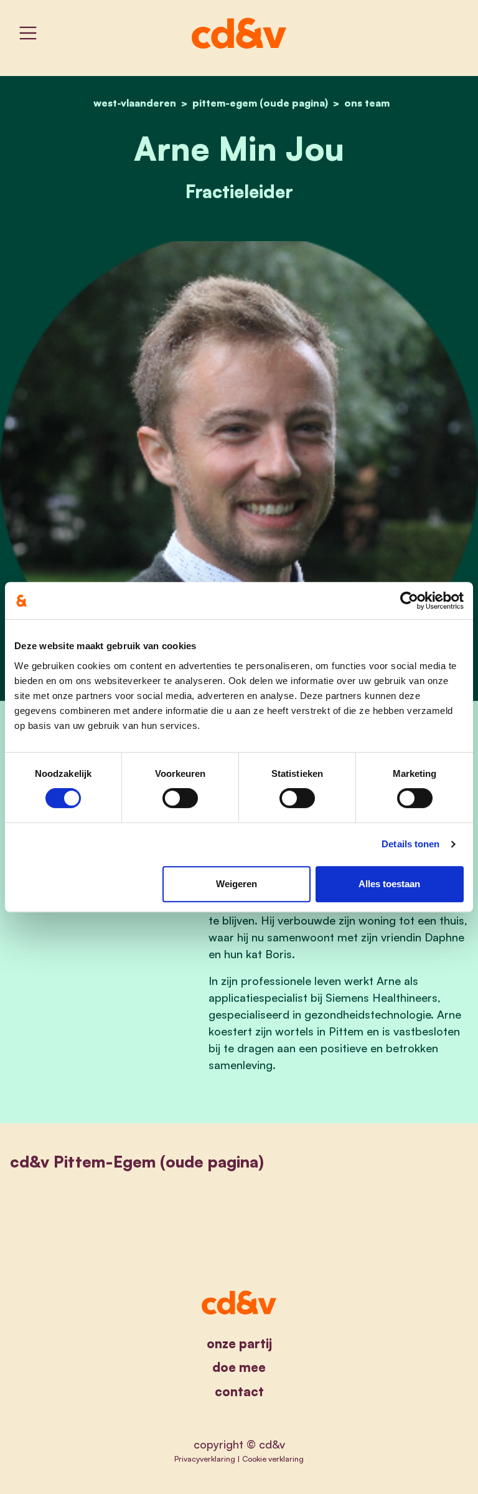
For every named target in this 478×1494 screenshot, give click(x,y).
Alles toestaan (389, 883)
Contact (239, 1391)
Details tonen (410, 844)
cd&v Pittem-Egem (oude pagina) (137, 1161)
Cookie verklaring (273, 1458)
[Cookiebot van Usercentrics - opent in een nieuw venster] (409, 600)
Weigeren (236, 883)
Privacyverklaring (204, 1458)
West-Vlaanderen (134, 103)
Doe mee (239, 1367)
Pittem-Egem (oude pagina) (260, 103)
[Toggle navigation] (28, 33)
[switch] (180, 798)
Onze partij (239, 1343)
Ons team (367, 103)
